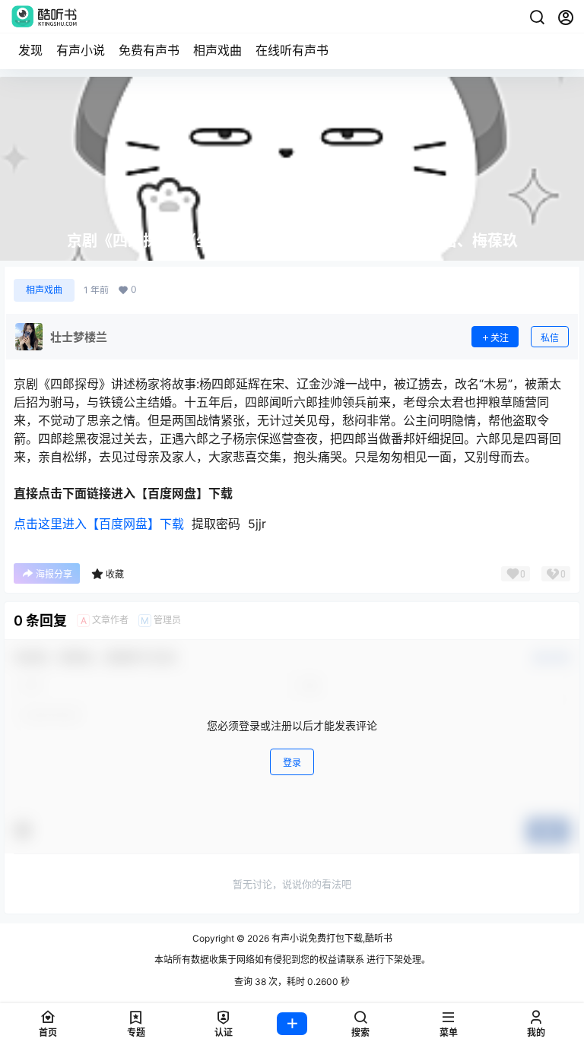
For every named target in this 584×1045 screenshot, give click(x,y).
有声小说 (80, 50)
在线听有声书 (292, 50)
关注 (499, 338)
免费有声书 (149, 50)
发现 (30, 50)
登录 (292, 762)
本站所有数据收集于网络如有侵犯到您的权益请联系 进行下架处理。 (292, 959)
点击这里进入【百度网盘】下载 (99, 523)
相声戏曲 (217, 50)
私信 (550, 338)
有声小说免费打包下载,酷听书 (330, 938)
